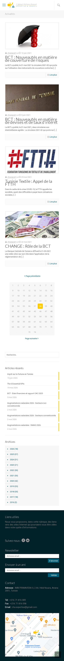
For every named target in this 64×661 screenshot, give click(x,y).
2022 (12, 470)
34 (18, 306)
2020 (12, 481)
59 (24, 322)
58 (18, 322)
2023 (12, 465)
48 (51, 311)
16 (51, 290)
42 (18, 311)
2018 (12, 492)
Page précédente (33, 276)
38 (40, 306)
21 (35, 296)
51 (24, 316)
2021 (12, 475)
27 (24, 301)
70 (40, 327)
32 (51, 301)
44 (29, 311)
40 (51, 306)
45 (35, 311)
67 (24, 327)
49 (13, 316)
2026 (12, 449)
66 (18, 327)
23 (46, 296)
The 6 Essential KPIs (15, 384)
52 (29, 316)
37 (35, 306)
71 (46, 327)
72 (51, 327)
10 (18, 290)
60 (29, 322)
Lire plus (53, 75)
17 (13, 296)
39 (46, 306)
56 (51, 316)
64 (51, 322)
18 (18, 296)
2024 (12, 459)
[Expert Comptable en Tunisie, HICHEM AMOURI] (16, 5)
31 (46, 301)
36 (29, 306)
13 (35, 290)
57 (13, 322)
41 (13, 311)
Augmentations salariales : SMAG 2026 (24, 425)
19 (24, 296)
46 (40, 311)
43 (24, 311)
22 (40, 296)
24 (51, 296)
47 (46, 311)
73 (29, 332)
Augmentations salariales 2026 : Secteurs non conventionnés (26, 404)
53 (35, 316)
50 (18, 316)
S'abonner (53, 561)
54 (40, 316)
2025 (12, 454)
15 (46, 290)
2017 (12, 497)
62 (40, 322)
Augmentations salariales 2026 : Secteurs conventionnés (31, 415)
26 (18, 301)
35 (24, 306)
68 (29, 327)
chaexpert (11, 53)
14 (40, 290)
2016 (12, 502)
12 (29, 290)
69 (35, 327)
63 (46, 322)
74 (35, 332)
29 (35, 301)
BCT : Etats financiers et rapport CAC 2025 (25, 393)
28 (29, 301)
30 (40, 301)
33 (13, 306)
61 (35, 322)
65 (13, 327)
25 (13, 301)
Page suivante (31, 338)
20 (29, 296)
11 (24, 290)
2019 (12, 486)
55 (46, 316)
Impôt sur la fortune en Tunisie (20, 374)
